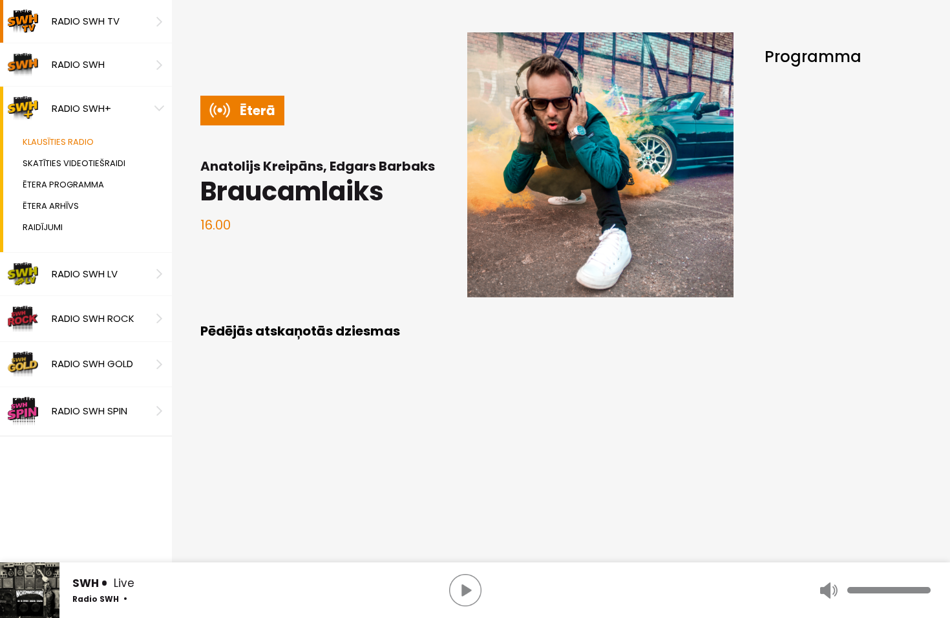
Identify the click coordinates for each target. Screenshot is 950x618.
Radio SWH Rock (93, 318)
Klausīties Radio (58, 142)
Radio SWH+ (81, 108)
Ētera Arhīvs (51, 206)
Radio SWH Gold (92, 363)
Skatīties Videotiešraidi (74, 163)
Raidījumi (43, 227)
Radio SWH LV (85, 274)
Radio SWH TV (86, 21)
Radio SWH (78, 64)
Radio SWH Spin (89, 411)
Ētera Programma (63, 184)
